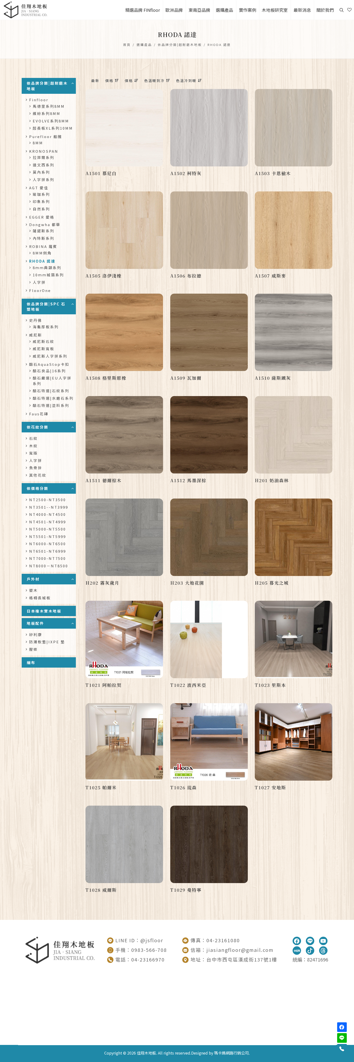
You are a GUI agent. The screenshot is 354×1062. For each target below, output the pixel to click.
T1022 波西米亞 (188, 685)
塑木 (33, 590)
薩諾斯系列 (43, 230)
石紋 (33, 438)
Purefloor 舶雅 (45, 136)
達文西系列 (43, 164)
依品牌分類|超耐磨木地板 (180, 44)
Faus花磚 (38, 413)
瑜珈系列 (41, 194)
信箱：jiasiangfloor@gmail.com (232, 949)
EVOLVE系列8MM (51, 120)
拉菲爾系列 (43, 157)
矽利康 (35, 634)
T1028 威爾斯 (101, 889)
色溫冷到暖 (187, 80)
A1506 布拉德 (186, 275)
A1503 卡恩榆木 (273, 173)
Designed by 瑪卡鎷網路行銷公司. (220, 1053)
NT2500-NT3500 (47, 499)
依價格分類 (37, 488)
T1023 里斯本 (270, 685)
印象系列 (41, 201)
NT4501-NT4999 (47, 521)
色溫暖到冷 (155, 80)
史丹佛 (35, 320)
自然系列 (41, 208)
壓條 (33, 649)
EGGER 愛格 (41, 217)
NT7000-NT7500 (47, 558)
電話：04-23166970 (140, 959)
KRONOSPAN (43, 151)
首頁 (127, 44)
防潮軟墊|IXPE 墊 (47, 641)
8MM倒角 (42, 252)
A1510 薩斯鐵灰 (273, 378)
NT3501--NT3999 (48, 507)
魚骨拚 (35, 467)
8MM (38, 142)
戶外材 (33, 579)
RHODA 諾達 (219, 44)
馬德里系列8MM (49, 106)
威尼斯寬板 (43, 348)
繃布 (31, 662)
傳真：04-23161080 (215, 940)
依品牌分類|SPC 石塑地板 (46, 306)
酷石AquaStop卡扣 (49, 364)
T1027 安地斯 (270, 787)
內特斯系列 (43, 238)
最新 (95, 80)
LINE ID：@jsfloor (139, 940)
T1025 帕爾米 (101, 787)
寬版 (33, 452)
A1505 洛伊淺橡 (103, 275)
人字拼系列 (43, 179)
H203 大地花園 (187, 582)
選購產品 (144, 44)
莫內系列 (41, 172)
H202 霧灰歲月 (102, 582)
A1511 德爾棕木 (103, 480)
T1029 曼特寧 (186, 889)
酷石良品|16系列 (49, 370)
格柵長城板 (40, 597)
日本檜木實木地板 (44, 610)
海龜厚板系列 (46, 326)
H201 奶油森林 (272, 480)
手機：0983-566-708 (141, 949)
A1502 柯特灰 (186, 173)
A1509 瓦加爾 (186, 378)
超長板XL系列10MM (53, 128)
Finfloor (38, 99)
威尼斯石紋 (43, 341)
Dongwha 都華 (44, 224)
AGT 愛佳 (38, 187)
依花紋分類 (37, 427)
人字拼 (39, 282)
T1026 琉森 (183, 787)
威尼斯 (35, 334)
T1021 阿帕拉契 (103, 685)
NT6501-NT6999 (47, 551)
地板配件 (35, 623)
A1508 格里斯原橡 (105, 378)
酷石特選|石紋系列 (51, 390)
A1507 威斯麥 (270, 275)
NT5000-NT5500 (47, 528)
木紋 (33, 445)
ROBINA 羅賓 (43, 246)
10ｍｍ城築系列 (48, 274)
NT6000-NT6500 (47, 543)
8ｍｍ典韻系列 (47, 267)
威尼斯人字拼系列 (50, 356)
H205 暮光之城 (272, 582)
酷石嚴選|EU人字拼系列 (52, 380)
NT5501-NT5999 (47, 536)
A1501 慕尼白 (101, 173)
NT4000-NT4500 (47, 514)
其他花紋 (37, 475)
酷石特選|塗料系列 (51, 405)
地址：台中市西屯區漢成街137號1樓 (233, 959)
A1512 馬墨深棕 (188, 480)
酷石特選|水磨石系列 (53, 398)
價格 (110, 80)
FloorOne (40, 290)
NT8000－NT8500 (48, 565)
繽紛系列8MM (46, 113)
